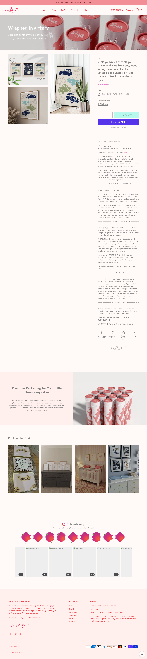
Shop (54, 10)
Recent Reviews (115, 141)
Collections (73, 615)
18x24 (121, 94)
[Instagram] (16, 634)
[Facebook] (10, 634)
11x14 (109, 94)
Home (44, 10)
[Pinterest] (21, 634)
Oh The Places (103, 104)
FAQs (63, 10)
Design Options (104, 101)
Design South (102, 58)
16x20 (114, 94)
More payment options (118, 127)
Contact (74, 10)
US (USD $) (116, 10)
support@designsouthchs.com (105, 606)
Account (129, 10)
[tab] (103, 141)
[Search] (137, 10)
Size (99, 91)
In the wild (87, 10)
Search (71, 609)
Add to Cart (126, 115)
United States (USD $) (16, 646)
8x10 (103, 94)
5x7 (99, 94)
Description (102, 141)
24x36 (127, 94)
